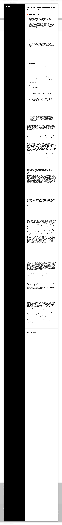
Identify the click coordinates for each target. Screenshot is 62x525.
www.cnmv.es (31, 158)
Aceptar (29, 332)
